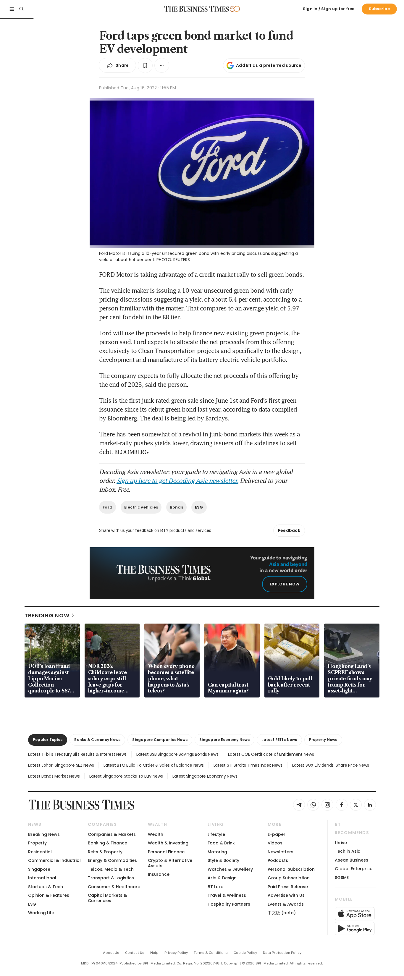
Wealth (155, 834)
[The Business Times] (196, 9)
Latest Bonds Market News (54, 776)
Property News (323, 739)
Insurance (158, 874)
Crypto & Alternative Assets (170, 862)
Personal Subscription (291, 869)
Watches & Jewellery (230, 869)
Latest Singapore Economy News (204, 776)
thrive (341, 843)
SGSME (342, 877)
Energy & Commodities (112, 860)
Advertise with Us (286, 895)
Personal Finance (166, 852)
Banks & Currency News (97, 739)
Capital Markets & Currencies (107, 897)
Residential (40, 852)
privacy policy (176, 953)
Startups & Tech (45, 887)
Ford (107, 507)
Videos (275, 843)
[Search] (21, 9)
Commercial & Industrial (54, 860)
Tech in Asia (348, 851)
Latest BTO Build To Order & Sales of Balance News (153, 765)
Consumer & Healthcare (114, 887)
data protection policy (282, 953)
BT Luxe (215, 887)
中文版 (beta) (282, 913)
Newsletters (280, 852)
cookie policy (245, 953)
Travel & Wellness (227, 895)
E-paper (276, 834)
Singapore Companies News (160, 739)
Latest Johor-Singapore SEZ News (61, 765)
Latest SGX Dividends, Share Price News (330, 765)
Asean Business (351, 860)
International (42, 878)
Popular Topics (47, 739)
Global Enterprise (353, 869)
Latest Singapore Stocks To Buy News (126, 776)
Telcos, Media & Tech (111, 869)
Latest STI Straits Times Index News (248, 765)
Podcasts (278, 860)
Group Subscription (289, 878)
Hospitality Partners (229, 904)
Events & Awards (286, 904)
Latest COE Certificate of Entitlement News (271, 754)
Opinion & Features (48, 895)
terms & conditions (211, 953)
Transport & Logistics (111, 878)
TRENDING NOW (47, 615)
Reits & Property (105, 852)
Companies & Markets (112, 834)
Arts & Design (222, 878)
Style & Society (223, 860)
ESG (199, 507)
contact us (134, 953)
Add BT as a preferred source (268, 65)
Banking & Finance (107, 843)
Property (37, 843)
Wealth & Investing (168, 843)
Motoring (217, 852)
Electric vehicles (141, 507)
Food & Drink (221, 843)
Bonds (176, 507)
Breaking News (44, 834)
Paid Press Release (288, 887)
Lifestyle (216, 834)
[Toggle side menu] (12, 9)
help (154, 953)
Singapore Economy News (224, 739)
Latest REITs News (279, 739)
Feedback (289, 530)
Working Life (41, 913)
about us (111, 953)
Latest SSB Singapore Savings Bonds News (177, 754)
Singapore (39, 869)
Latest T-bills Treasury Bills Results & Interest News (77, 754)
